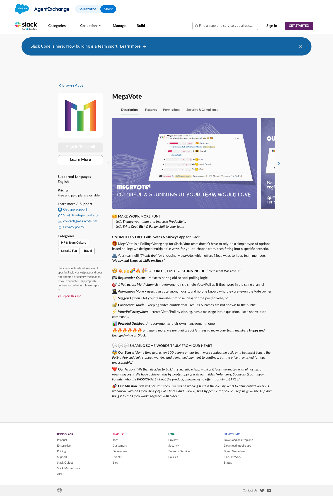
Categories (57, 26)
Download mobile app (237, 445)
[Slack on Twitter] (262, 491)
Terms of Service (179, 451)
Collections (89, 26)
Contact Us (250, 490)
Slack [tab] (108, 9)
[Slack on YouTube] (269, 491)
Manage (119, 26)
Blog (115, 462)
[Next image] (278, 163)
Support (62, 457)
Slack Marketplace (68, 468)
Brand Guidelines (235, 451)
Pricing (61, 451)
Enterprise (64, 445)
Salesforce (87, 9)
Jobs (115, 440)
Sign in (271, 26)
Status (228, 462)
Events (117, 457)
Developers (120, 451)
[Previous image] (108, 163)
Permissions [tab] (171, 109)
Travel (88, 250)
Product (62, 440)
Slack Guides (65, 462)
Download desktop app (238, 440)
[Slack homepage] (60, 492)
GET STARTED (299, 25)
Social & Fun (69, 250)
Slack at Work (232, 457)
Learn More (80, 160)
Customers (120, 445)
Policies (173, 457)
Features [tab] (151, 109)
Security (173, 445)
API (59, 474)
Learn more (130, 46)
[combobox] (225, 26)
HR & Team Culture (73, 242)
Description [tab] (129, 109)
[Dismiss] (300, 46)
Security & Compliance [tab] (202, 109)
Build (141, 26)
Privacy (173, 440)
